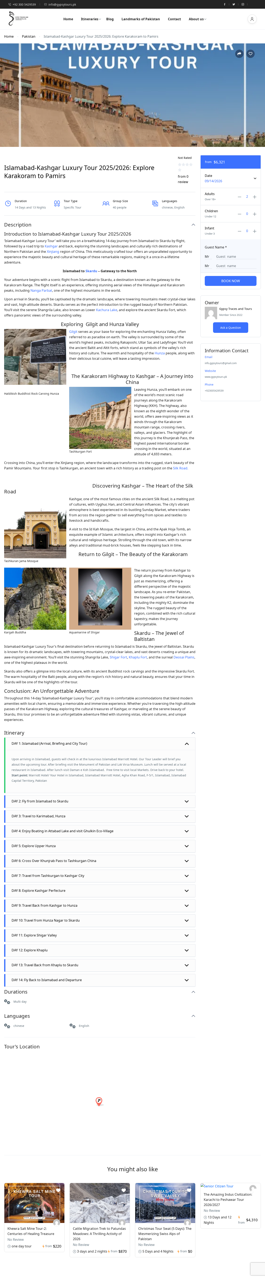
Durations (16, 992)
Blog (110, 19)
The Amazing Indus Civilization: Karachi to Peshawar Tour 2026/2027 (228, 1199)
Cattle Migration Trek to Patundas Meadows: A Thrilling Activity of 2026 (99, 1233)
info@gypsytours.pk (62, 4)
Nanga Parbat (41, 290)
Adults (210, 194)
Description (17, 225)
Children (211, 211)
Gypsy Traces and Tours (235, 309)
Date (208, 175)
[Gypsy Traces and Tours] (56, 1222)
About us (196, 19)
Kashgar (51, 246)
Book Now (230, 281)
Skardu (91, 271)
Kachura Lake (106, 310)
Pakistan (28, 36)
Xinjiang (53, 251)
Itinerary (14, 733)
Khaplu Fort (138, 657)
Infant (209, 228)
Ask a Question (230, 328)
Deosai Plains (183, 657)
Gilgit (73, 331)
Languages (17, 1016)
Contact (174, 19)
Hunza (160, 353)
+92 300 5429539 (24, 4)
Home (68, 19)
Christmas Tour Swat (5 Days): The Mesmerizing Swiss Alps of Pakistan (165, 1233)
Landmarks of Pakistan (141, 19)
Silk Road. (180, 468)
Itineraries (89, 19)
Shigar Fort (118, 657)
